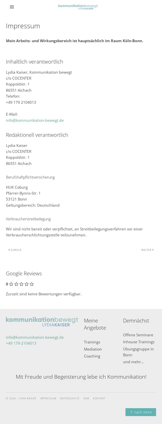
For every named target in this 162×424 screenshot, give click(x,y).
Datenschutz (70, 398)
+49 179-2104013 (21, 343)
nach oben (143, 412)
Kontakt (99, 398)
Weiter (146, 250)
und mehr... (133, 361)
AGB (86, 398)
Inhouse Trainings (138, 341)
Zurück (16, 250)
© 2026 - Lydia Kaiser (21, 398)
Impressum (48, 398)
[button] (12, 7)
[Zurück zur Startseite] (81, 7)
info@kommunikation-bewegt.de (35, 120)
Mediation (93, 349)
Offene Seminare (138, 334)
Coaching (92, 356)
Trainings (92, 342)
